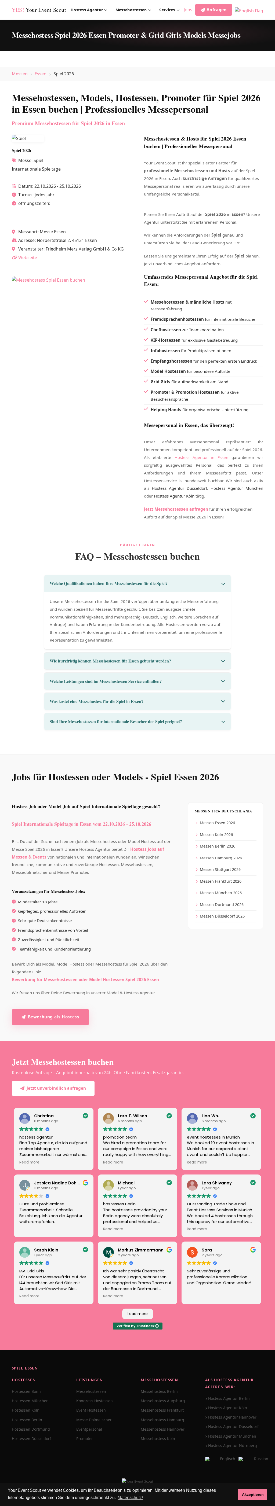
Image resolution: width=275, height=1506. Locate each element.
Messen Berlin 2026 (217, 846)
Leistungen (89, 1379)
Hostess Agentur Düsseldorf (179, 488)
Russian (261, 1458)
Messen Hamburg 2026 (221, 857)
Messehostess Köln (158, 1438)
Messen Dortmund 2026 (222, 904)
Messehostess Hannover (162, 1429)
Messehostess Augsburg (163, 1400)
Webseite (27, 257)
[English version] (249, 10)
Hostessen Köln (25, 1410)
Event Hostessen (91, 1410)
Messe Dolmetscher (94, 1419)
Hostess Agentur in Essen (202, 457)
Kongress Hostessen (94, 1400)
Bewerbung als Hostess (53, 1016)
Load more (138, 1313)
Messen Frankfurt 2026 (220, 881)
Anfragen (217, 10)
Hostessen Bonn (26, 1391)
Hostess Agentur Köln (174, 496)
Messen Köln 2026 (216, 834)
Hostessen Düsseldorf (31, 1438)
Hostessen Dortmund (31, 1429)
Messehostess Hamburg (162, 1419)
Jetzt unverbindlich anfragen (56, 1088)
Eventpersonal (89, 1429)
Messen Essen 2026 (217, 822)
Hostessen (24, 1379)
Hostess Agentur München (237, 488)
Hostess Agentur (87, 9)
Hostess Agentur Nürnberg (232, 1445)
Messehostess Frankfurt (162, 1410)
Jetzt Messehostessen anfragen (176, 509)
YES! (39, 9)
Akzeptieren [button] (253, 1494)
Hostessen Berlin (27, 1419)
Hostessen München (30, 1400)
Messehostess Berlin (159, 1391)
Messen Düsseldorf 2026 (222, 916)
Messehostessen (131, 9)
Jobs (188, 10)
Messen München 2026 (221, 892)
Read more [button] (29, 1162)
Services (167, 9)
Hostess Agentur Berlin (229, 1398)
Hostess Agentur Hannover (232, 1417)
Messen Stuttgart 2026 (220, 869)
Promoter (84, 1438)
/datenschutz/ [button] (130, 1497)
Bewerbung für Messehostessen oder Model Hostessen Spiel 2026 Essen (85, 979)
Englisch (227, 1458)
